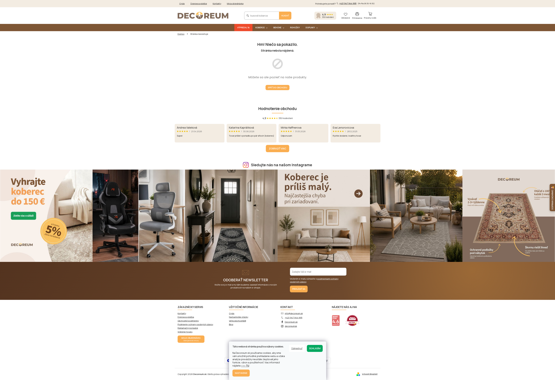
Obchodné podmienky (188, 320)
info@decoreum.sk (294, 313)
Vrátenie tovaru (185, 331)
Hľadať (285, 15)
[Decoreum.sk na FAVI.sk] (354, 318)
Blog (231, 324)
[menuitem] (243, 27)
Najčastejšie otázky (238, 317)
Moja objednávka (235, 3)
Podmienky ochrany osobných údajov (195, 324)
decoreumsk (291, 326)
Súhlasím (315, 348)
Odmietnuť (296, 348)
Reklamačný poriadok (188, 328)
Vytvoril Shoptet (370, 373)
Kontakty (217, 3)
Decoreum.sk (291, 322)
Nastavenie (241, 373)
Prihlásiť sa (298, 289)
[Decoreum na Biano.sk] (337, 318)
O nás (182, 3)
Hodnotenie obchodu (277, 108)
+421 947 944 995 (293, 317)
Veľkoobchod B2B (237, 320)
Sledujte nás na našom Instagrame (281, 164)
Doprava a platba (199, 3)
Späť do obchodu (277, 87)
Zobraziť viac (277, 148)
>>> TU (245, 365)
